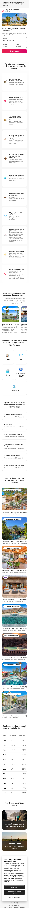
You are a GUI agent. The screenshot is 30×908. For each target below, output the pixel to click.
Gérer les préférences (14, 897)
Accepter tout (14, 887)
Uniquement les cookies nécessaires (14, 892)
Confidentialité (8, 907)
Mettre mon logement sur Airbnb (13, 10)
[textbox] (8, 46)
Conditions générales (19, 907)
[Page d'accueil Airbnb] (3, 10)
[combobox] (14, 40)
